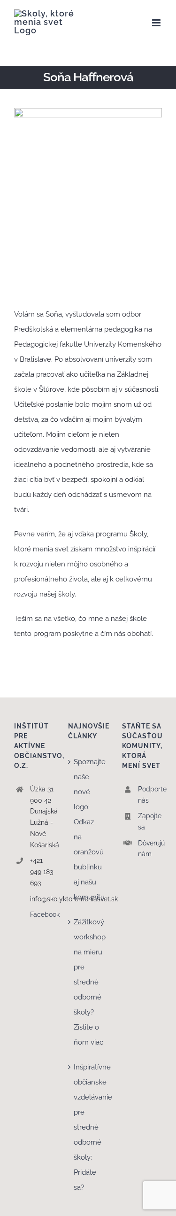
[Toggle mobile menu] (157, 23)
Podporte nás (150, 794)
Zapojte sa (149, 821)
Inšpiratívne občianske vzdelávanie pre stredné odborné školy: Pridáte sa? (88, 1127)
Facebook (42, 914)
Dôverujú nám (150, 848)
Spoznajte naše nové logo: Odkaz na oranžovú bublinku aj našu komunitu (88, 829)
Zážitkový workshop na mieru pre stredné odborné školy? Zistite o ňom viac (88, 982)
